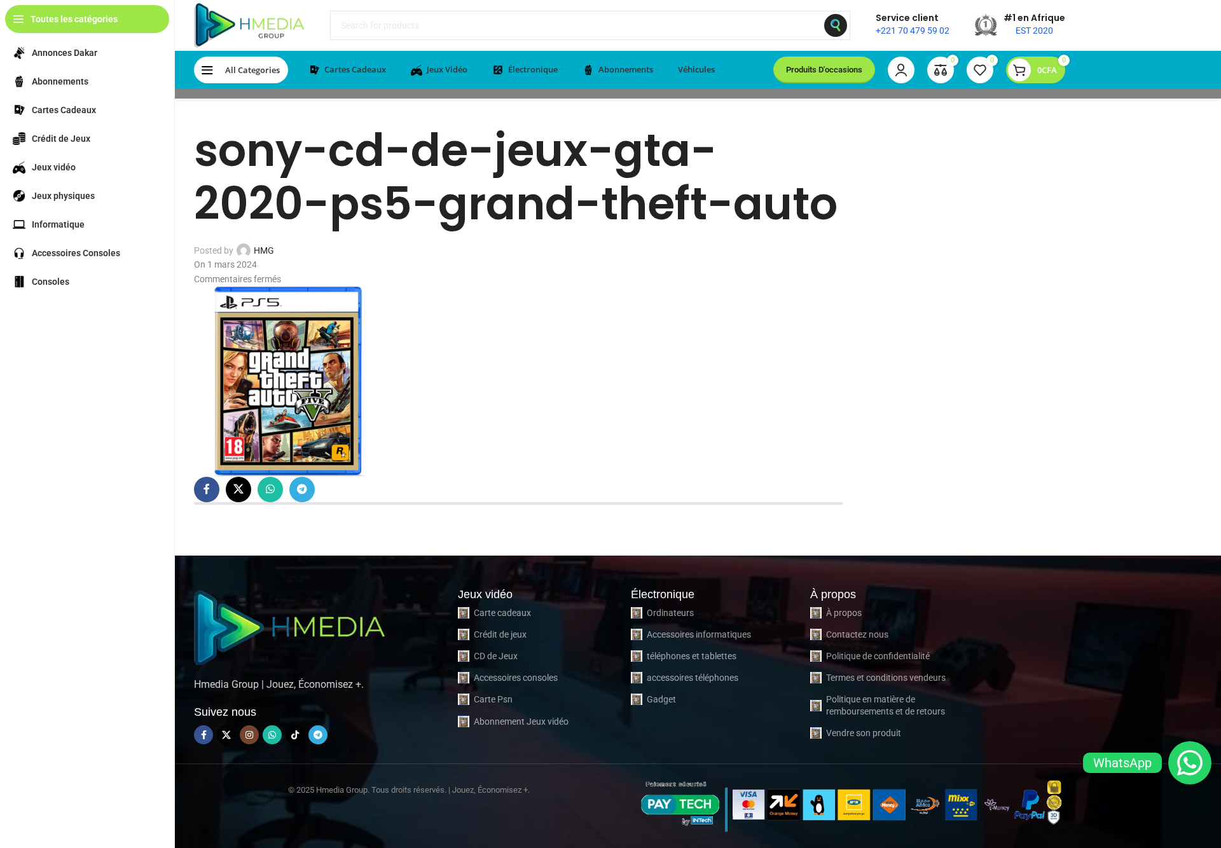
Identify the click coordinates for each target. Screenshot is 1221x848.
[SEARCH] (835, 25)
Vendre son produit (863, 733)
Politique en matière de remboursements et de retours (885, 705)
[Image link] (289, 625)
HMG (264, 250)
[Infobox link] (912, 25)
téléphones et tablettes (691, 656)
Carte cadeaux (502, 613)
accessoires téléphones (692, 678)
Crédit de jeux (500, 634)
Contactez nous (857, 634)
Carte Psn (493, 699)
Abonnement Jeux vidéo (521, 721)
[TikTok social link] (295, 734)
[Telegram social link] (302, 489)
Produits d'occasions (824, 69)
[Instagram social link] (249, 734)
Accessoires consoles (516, 678)
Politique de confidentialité (878, 656)
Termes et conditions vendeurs (886, 678)
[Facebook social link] (206, 489)
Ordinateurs (670, 613)
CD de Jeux (496, 656)
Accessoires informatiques (699, 634)
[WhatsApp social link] (270, 489)
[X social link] (238, 489)
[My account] (901, 70)
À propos (844, 613)
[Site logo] (249, 25)
